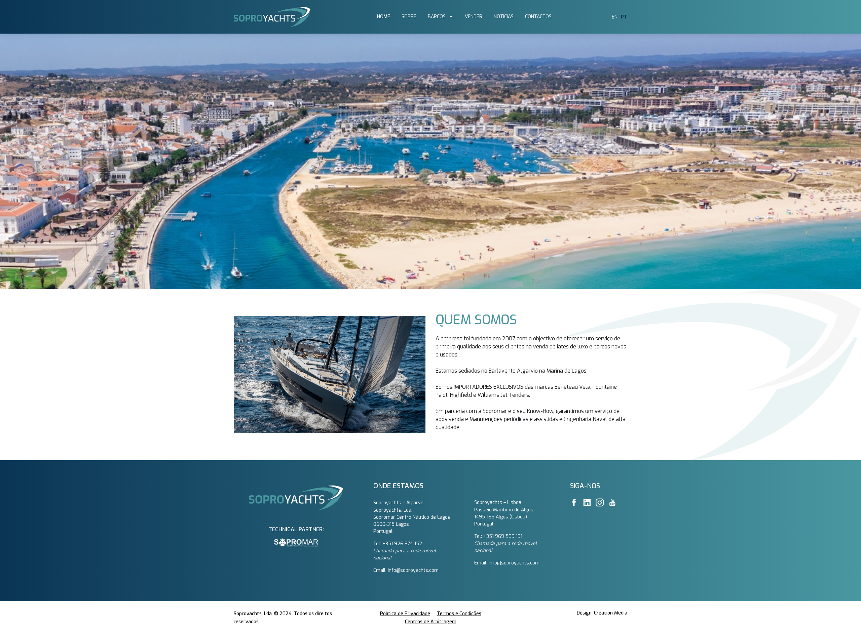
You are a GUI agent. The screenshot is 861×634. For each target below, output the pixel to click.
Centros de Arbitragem (430, 622)
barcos (437, 16)
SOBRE (409, 16)
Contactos (538, 16)
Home (383, 16)
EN (614, 17)
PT (624, 17)
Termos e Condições (459, 613)
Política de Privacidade (405, 613)
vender (473, 16)
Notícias (504, 16)
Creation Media (610, 613)
